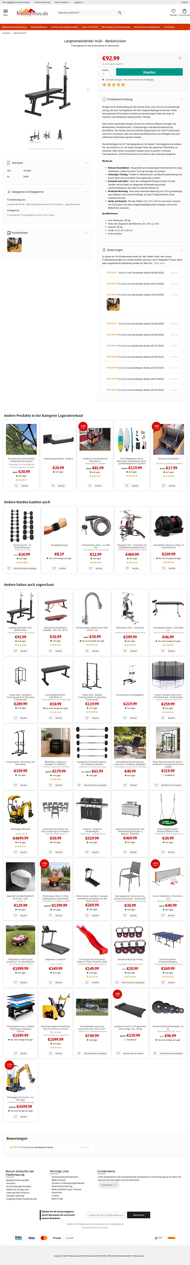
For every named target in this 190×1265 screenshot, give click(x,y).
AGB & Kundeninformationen (65, 1177)
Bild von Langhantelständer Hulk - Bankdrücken (46, 149)
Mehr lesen (159, 263)
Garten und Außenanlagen (64, 27)
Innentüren (169, 27)
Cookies (55, 1195)
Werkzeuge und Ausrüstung (116, 27)
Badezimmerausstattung (14, 27)
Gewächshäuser (39, 27)
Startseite (6, 33)
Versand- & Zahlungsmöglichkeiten (68, 1183)
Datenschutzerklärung (62, 1186)
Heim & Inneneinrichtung (147, 27)
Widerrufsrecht (59, 1180)
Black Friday (57, 1198)
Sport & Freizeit (90, 27)
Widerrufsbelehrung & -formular (66, 1189)
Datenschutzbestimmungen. (95, 1227)
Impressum (57, 1192)
